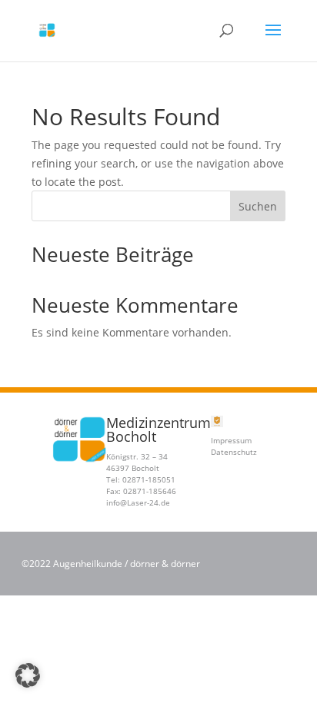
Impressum (231, 440)
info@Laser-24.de (138, 502)
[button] (27, 675)
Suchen (258, 206)
